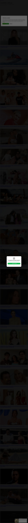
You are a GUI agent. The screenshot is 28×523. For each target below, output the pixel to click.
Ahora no (14, 265)
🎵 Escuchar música (14, 263)
